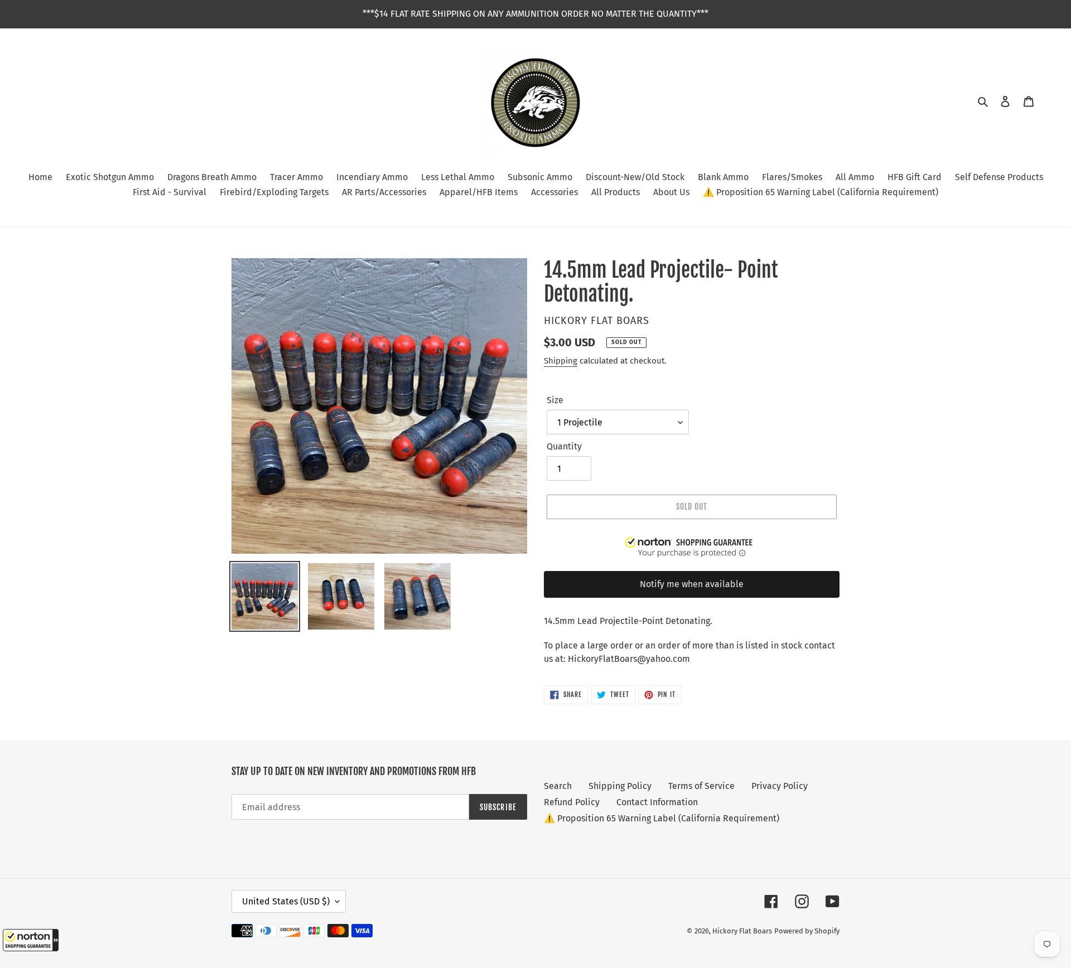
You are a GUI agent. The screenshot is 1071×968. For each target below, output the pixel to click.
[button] (31, 940)
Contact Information (657, 802)
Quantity (564, 446)
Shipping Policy (620, 786)
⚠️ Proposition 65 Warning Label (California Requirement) (661, 818)
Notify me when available (692, 584)
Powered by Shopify (807, 931)
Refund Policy (572, 802)
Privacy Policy (779, 786)
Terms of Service (701, 786)
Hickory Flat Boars (742, 931)
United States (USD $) (286, 901)
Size (555, 400)
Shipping (560, 361)
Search (558, 786)
